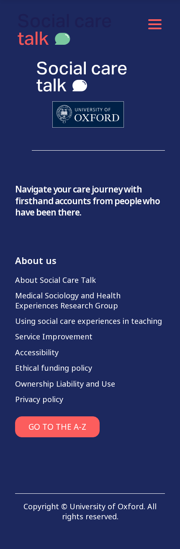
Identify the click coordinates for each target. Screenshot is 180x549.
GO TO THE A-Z (57, 427)
